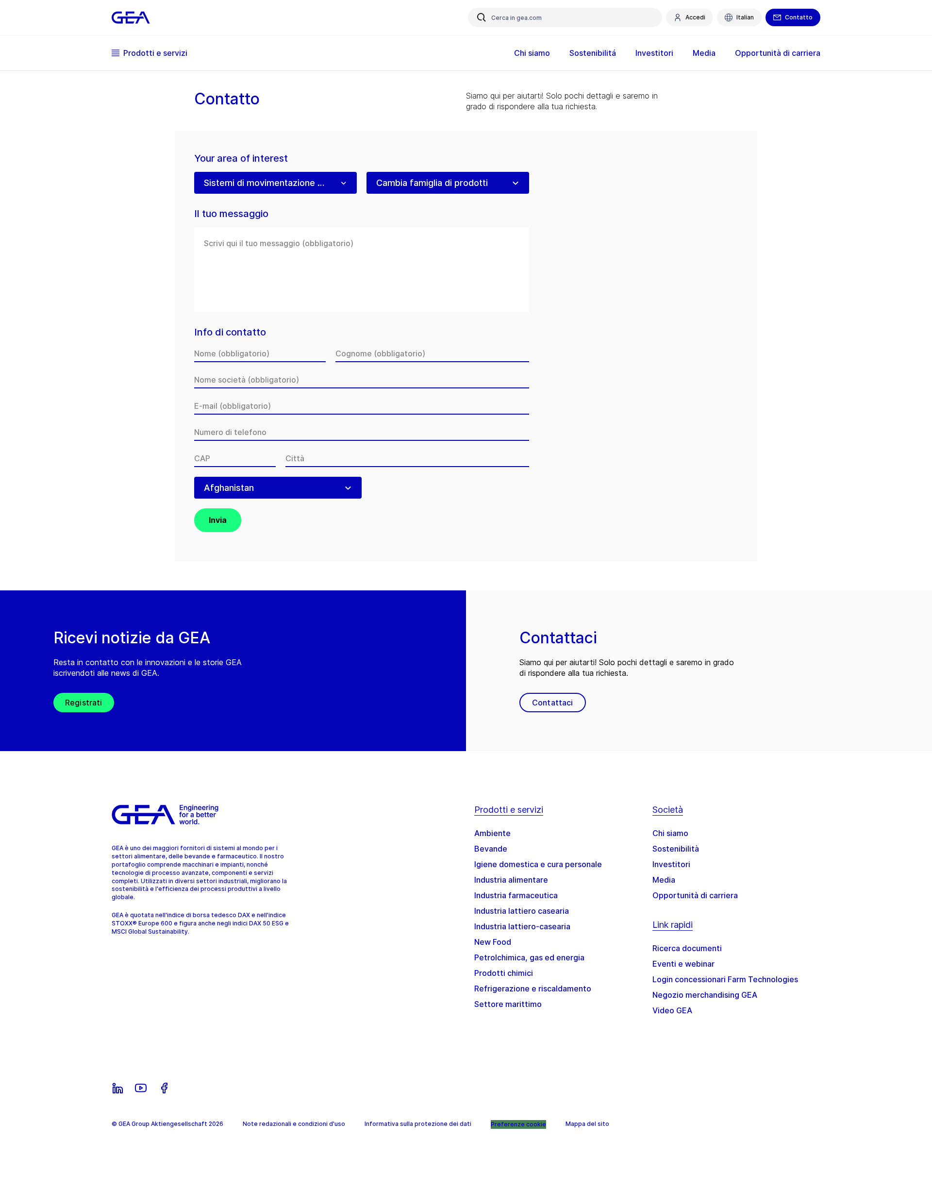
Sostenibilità (675, 849)
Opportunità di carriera (695, 895)
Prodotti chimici (503, 973)
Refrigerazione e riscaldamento (532, 988)
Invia (218, 520)
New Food (492, 942)
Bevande (490, 849)
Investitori (671, 864)
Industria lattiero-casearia (522, 926)
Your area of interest (241, 158)
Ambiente (492, 833)
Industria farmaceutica (516, 895)
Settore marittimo (508, 1004)
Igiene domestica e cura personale (538, 864)
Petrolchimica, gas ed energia (529, 957)
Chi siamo (670, 833)
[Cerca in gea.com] (481, 17)
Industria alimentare (511, 880)
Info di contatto (230, 332)
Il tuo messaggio (231, 213)
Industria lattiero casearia (521, 911)
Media (663, 880)
